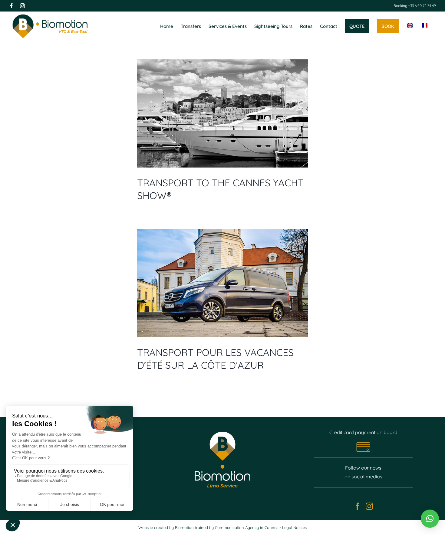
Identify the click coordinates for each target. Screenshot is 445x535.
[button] (430, 519)
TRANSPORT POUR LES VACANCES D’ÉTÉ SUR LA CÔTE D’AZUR (215, 358)
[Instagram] (369, 506)
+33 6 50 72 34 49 (421, 5)
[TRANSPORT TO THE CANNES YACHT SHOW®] (222, 113)
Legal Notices (294, 527)
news (375, 468)
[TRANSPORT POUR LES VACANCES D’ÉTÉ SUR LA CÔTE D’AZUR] (222, 283)
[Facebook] (357, 506)
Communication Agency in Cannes (247, 527)
